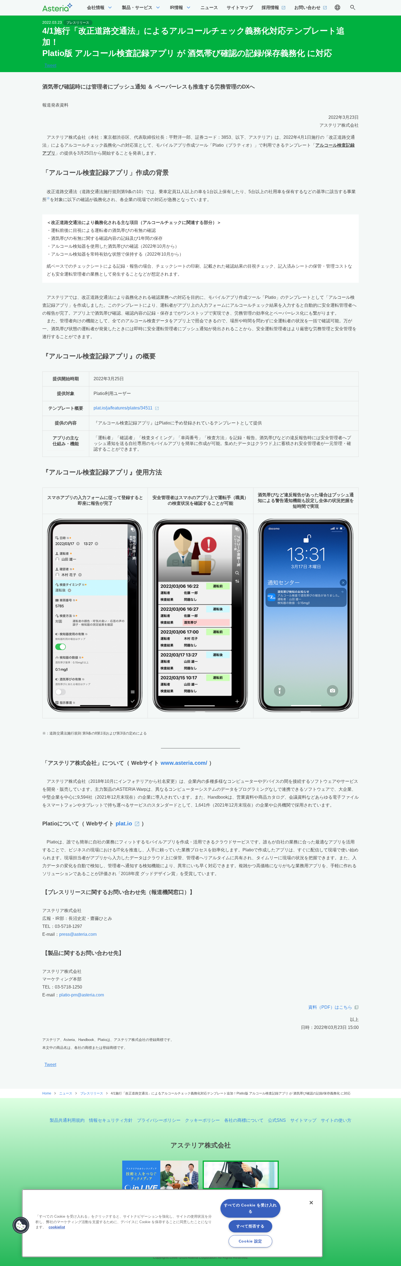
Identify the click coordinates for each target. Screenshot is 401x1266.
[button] (21, 1225)
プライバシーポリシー (159, 1120)
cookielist (57, 1227)
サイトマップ (303, 1120)
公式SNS (277, 1120)
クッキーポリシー (202, 1120)
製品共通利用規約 (67, 1120)
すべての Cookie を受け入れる (250, 1208)
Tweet (50, 65)
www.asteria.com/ (184, 763)
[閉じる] (311, 1203)
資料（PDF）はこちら (330, 1007)
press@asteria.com (78, 934)
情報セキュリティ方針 (111, 1120)
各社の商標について (244, 1120)
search (352, 7)
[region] (172, 1223)
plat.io (124, 824)
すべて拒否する (250, 1226)
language (337, 7)
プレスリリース (77, 23)
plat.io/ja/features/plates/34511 (123, 408)
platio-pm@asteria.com (81, 995)
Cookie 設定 (250, 1241)
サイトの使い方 (336, 1120)
